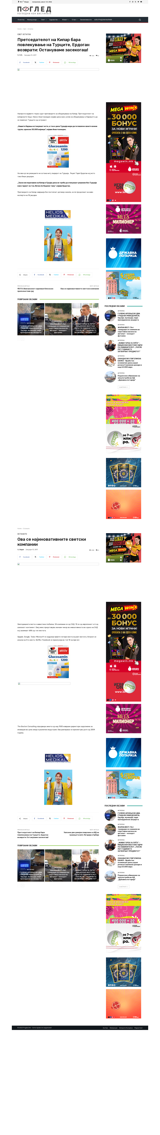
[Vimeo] (138, 1)
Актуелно (30, 323)
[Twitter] (135, 1)
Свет (24, 29)
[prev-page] (18, 339)
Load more (123, 387)
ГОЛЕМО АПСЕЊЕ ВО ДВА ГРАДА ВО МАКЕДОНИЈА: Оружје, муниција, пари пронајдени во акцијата (31, 329)
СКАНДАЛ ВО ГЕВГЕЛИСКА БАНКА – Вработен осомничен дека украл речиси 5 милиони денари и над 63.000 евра (130, 363)
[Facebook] (129, 1)
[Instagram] (132, 1)
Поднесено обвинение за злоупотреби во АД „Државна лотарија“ (129, 378)
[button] (140, 20)
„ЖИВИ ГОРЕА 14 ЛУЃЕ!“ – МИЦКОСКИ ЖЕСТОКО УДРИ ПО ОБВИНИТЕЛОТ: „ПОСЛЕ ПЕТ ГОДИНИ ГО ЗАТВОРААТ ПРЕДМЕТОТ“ (85, 328)
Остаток (30, 29)
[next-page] (22, 339)
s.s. (21, 55)
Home (19, 29)
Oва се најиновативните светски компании (79, 289)
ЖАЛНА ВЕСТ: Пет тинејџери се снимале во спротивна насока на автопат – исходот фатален (58, 328)
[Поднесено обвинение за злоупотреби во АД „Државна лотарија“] (110, 376)
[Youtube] (141, 1)
